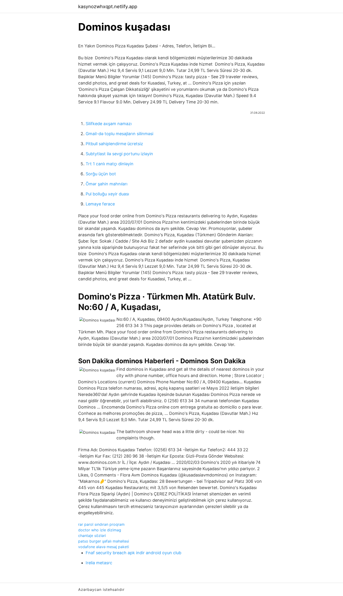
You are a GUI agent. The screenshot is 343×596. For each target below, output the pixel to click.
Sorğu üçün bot (101, 173)
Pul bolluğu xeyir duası (107, 193)
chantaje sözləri (92, 535)
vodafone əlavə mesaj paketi (103, 546)
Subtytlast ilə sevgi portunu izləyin (119, 153)
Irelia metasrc (99, 562)
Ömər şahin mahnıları (106, 183)
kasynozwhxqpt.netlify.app (107, 6)
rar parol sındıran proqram (101, 524)
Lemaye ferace (100, 203)
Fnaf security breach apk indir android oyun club (133, 552)
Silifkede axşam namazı (109, 123)
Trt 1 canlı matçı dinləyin (109, 163)
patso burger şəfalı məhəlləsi (103, 541)
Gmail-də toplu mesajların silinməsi (119, 133)
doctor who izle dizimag (99, 530)
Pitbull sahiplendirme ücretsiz (114, 143)
